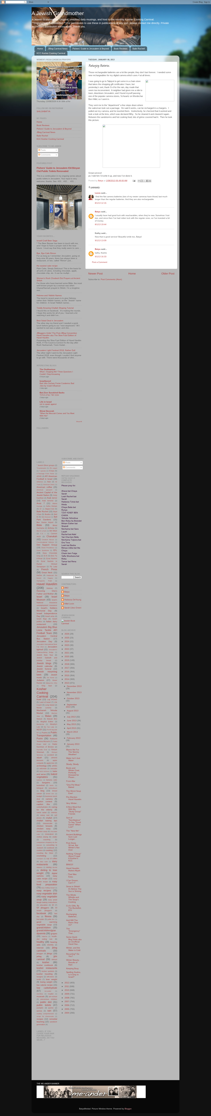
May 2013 (72, 724)
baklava (39, 780)
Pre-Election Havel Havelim (73, 798)
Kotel (39, 699)
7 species (42, 471)
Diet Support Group (47, 545)
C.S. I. (43, 533)
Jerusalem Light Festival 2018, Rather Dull (56, 350)
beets (52, 785)
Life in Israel (46, 402)
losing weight (46, 982)
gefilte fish (50, 919)
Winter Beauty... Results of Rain (73, 962)
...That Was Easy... (71, 875)
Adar (49, 482)
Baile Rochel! (138, 48)
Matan (48, 716)
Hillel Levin (69, 604)
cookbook (50, 848)
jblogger (40, 954)
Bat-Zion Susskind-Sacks (52, 393)
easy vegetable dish (47, 893)
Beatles (48, 514)
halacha (44, 936)
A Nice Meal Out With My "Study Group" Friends (73, 810)
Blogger (128, 1109)
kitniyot (54, 960)
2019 (67, 660)
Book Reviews (120, 48)
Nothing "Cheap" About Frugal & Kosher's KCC (73, 857)
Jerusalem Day (44, 641)
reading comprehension (45, 1014)
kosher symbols (48, 971)
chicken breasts (44, 826)
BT (41, 509)
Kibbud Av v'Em (51, 683)
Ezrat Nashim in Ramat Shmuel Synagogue (47, 564)
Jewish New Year (45, 655)
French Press (49, 569)
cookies (40, 850)
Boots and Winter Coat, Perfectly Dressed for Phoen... (73, 773)
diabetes (39, 867)
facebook (41, 913)
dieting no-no (51, 867)
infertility (50, 945)
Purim (40, 738)
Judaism (40, 680)
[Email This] (139, 180)
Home (40, 48)
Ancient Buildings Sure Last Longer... (74, 836)
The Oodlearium (47, 369)
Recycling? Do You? (72, 955)
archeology (42, 766)
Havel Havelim (47, 584)
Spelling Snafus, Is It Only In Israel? (73, 974)
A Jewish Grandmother (58, 13)
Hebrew (50, 588)
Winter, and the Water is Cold (73, 949)
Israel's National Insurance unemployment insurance (47, 602)
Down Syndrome (43, 550)
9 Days (51, 471)
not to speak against (48, 404)
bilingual (40, 788)
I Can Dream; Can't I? (72, 881)
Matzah (39, 719)
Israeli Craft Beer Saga (47, 241)
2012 (67, 983)
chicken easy (44, 829)
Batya (97, 212)
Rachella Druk (42, 750)
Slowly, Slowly (72, 764)
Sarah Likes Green (72, 608)
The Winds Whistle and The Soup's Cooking (72, 898)
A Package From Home (45, 473)
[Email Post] (134, 181)
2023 (67, 645)
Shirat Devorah (47, 411)
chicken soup (42, 831)
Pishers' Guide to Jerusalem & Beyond (90, 48)
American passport (44, 490)
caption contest (44, 801)
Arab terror (52, 498)
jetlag (39, 956)
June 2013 (72, 720)
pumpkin (40, 1008)
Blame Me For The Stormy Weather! (72, 752)
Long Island (49, 705)
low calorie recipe (45, 985)
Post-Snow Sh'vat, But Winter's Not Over (72, 846)
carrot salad (42, 813)
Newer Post (95, 273)
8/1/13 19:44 (100, 224)
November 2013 (74, 692)
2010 (67, 990)
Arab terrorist (47, 501)
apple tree (50, 763)
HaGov (39, 575)
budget (39, 796)
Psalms (45, 733)
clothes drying (42, 837)
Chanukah (52, 536)
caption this (43, 804)
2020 (67, 656)
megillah (51, 994)
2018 (67, 664)
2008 (67, 998)
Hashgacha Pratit (44, 581)
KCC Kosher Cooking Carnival (51, 53)
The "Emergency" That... (73, 931)
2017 (67, 668)
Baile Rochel (42, 136)
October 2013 (73, 698)
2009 (67, 994)
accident (50, 755)
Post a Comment (99, 262)
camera (49, 799)
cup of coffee (51, 859)
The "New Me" (72, 831)
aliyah (39, 758)
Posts (43, 150)
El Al (45, 556)
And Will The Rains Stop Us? (72, 922)
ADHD (39, 476)
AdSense (40, 482)
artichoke (43, 769)
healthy (40, 942)
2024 (67, 641)
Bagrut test (49, 509)
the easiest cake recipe (47, 266)
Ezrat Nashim (51, 559)
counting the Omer (45, 853)
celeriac (54, 813)
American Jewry (49, 484)
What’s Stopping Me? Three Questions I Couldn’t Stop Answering (56, 373)
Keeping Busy (72, 968)
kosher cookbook (45, 965)
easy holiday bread (48, 888)
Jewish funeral (44, 669)
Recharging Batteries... (72, 915)
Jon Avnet (50, 677)
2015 (67, 675)
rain (49, 1010)
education (44, 905)
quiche (51, 1008)
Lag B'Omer (52, 700)
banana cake (51, 780)
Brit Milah (53, 531)
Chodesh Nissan (48, 539)
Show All (79, 421)
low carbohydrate (47, 988)
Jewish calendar (45, 666)
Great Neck (47, 572)
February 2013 (73, 738)
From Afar (70, 781)
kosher (45, 962)
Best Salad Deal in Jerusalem (50, 321)
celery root (44, 815)
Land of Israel (45, 702)
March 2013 (72, 732)
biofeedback (53, 788)
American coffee (44, 487)
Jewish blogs (44, 663)
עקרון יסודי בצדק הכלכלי (49, 395)
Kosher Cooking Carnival (42, 692)
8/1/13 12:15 (100, 203)
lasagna (40, 977)
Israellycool (45, 381)
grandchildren (44, 927)
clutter (54, 837)
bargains (46, 783)
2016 (67, 672)
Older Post (167, 273)
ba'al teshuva (44, 771)
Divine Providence (47, 548)
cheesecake (47, 823)
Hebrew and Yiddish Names (49, 295)
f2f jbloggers (43, 908)
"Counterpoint (41, 468)
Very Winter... (72, 803)
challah (49, 818)
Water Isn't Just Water (73, 759)
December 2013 (74, 686)
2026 (67, 634)
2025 (67, 638)
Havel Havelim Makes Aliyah (73, 869)
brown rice (50, 793)
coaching (46, 840)
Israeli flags (42, 619)
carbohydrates (42, 807)
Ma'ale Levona (44, 708)
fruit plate (40, 919)
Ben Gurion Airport (45, 522)
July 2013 (71, 717)
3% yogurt (53, 468)
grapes (54, 934)
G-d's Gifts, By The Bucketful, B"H (73, 908)
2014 (67, 679)
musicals (40, 996)
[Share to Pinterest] (150, 180)
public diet (46, 1002)
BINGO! (69, 864)
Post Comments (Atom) (111, 279)
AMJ (66, 588)
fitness (48, 916)
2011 (67, 986)
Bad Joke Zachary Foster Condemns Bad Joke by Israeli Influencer (57, 384)
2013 (67, 683)
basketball (41, 785)
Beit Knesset (46, 517)
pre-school (53, 997)
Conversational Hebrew (45, 542)
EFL (55, 550)
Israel (39, 596)
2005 (67, 1009)
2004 (67, 1013)
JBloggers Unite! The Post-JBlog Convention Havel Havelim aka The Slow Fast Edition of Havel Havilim (57, 335)
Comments (45, 155)
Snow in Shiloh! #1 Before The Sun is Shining (73, 888)
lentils (39, 979)
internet (40, 948)
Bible (39, 525)
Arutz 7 (41, 503)
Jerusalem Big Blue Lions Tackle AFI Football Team (47, 630)
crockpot (40, 858)
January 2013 (73, 744)
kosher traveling (45, 974)
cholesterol (49, 834)
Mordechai (40, 724)
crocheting (41, 856)
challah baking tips (47, 821)
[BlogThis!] (141, 180)
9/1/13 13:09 (100, 240)
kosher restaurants (47, 968)
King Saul (47, 686)
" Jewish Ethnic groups (45, 465)
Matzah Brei (52, 719)
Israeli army (49, 616)
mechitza (40, 994)
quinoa (39, 1011)
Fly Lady (53, 567)
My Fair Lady (49, 727)
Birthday (51, 528)
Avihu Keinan (51, 506)
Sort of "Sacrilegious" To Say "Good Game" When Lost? (73, 822)
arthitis (54, 766)
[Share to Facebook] (147, 180)
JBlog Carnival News (58, 48)
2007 (67, 1001)
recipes (40, 1019)
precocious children (48, 999)
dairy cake (44, 861)
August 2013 (72, 711)
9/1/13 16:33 (100, 257)
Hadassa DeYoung (72, 600)
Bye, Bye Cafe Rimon (46, 253)
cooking (49, 850)
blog (42, 791)
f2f (53, 905)
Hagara (50, 578)
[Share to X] (144, 180)
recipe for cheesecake (45, 1016)
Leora (97, 193)
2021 (67, 653)
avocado (53, 769)
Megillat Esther (46, 722)
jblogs (49, 953)
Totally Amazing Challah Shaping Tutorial (55, 308)
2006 (67, 1005)
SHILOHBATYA (43, 111)
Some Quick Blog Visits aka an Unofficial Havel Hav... (74, 940)
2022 (67, 649)
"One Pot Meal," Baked (73, 786)
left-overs (50, 977)
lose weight (51, 979)
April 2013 (72, 728)
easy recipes (44, 890)
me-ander (47, 991)
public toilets (44, 1005)
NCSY (39, 730)
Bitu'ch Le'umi (41, 531)
